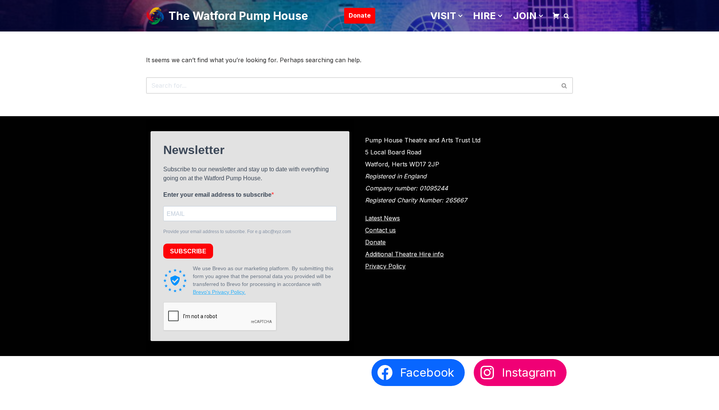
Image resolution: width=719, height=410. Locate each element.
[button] (460, 15)
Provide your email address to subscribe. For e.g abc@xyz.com (227, 231)
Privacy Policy (385, 266)
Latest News (382, 218)
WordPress (218, 399)
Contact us (380, 230)
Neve (153, 399)
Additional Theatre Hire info (404, 254)
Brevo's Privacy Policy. (219, 292)
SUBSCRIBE (188, 251)
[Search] (566, 16)
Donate (360, 15)
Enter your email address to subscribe (217, 195)
